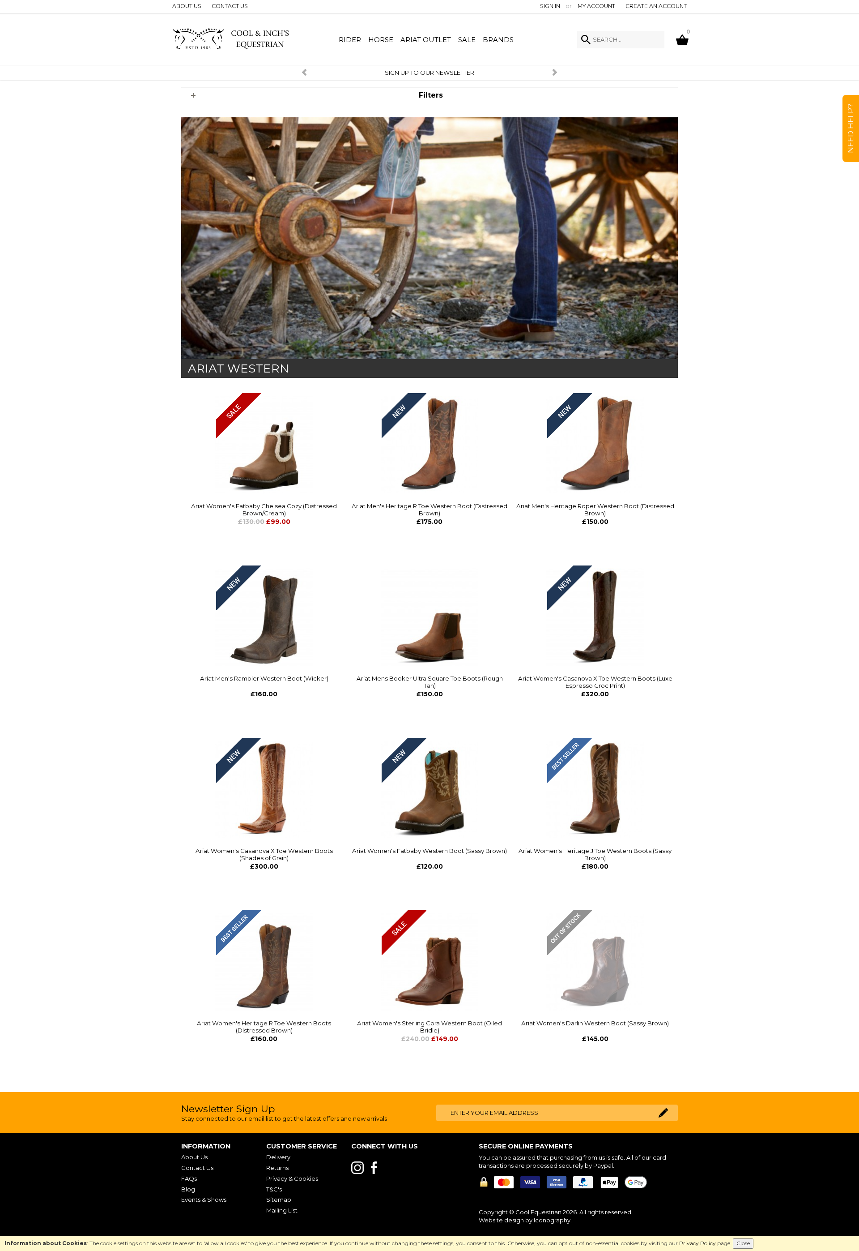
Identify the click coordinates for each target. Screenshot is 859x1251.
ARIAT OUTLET (425, 40)
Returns (277, 1167)
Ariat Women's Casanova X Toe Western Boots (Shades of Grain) (264, 854)
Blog (188, 1189)
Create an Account (656, 6)
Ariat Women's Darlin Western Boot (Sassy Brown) (595, 1023)
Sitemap (278, 1199)
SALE (467, 40)
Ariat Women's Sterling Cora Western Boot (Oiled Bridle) (429, 1027)
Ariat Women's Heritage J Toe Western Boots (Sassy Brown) (595, 854)
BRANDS (498, 40)
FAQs (189, 1178)
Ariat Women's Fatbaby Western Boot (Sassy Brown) (429, 850)
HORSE (380, 40)
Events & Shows (203, 1199)
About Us (186, 6)
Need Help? (850, 128)
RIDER (350, 40)
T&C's (274, 1189)
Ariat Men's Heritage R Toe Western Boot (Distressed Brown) (429, 509)
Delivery (278, 1157)
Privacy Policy (697, 1243)
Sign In (550, 6)
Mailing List (282, 1210)
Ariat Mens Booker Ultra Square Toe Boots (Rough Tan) (430, 682)
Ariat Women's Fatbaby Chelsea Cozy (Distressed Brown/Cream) (264, 509)
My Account (596, 6)
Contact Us (230, 6)
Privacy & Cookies (292, 1178)
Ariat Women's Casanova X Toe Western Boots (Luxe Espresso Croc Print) (595, 682)
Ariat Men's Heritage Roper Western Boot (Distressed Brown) (595, 509)
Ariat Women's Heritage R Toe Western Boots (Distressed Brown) (264, 1027)
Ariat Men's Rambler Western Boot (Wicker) (264, 678)
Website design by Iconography (524, 1220)
